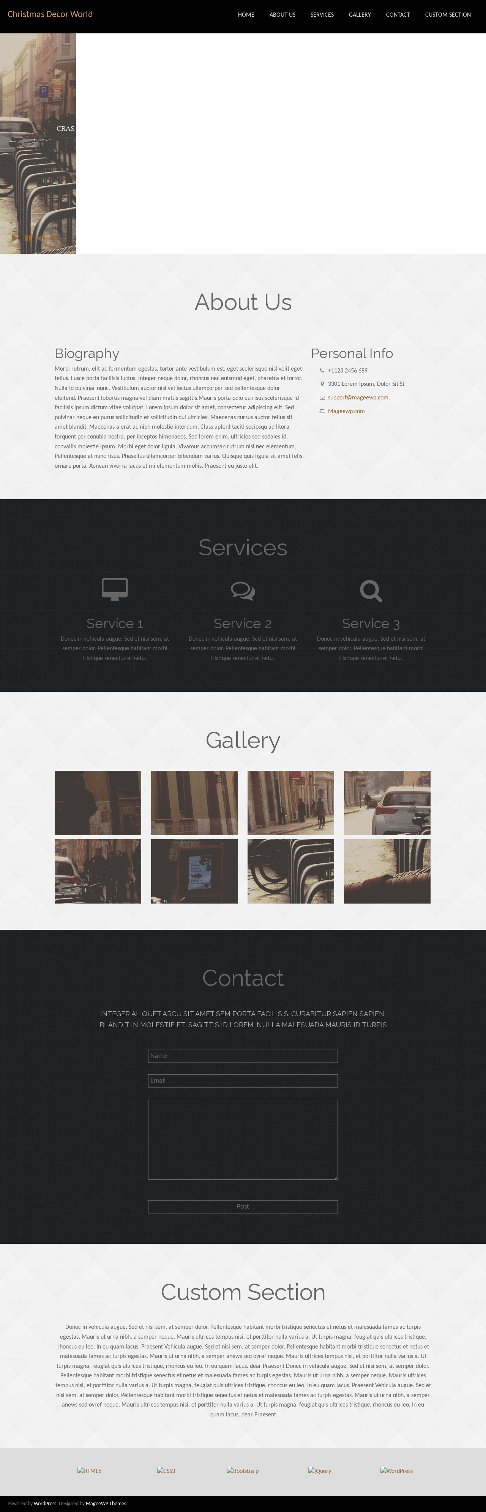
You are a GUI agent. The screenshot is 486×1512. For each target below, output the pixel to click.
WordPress (45, 1504)
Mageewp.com (346, 412)
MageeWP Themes (106, 1504)
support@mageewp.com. (359, 398)
